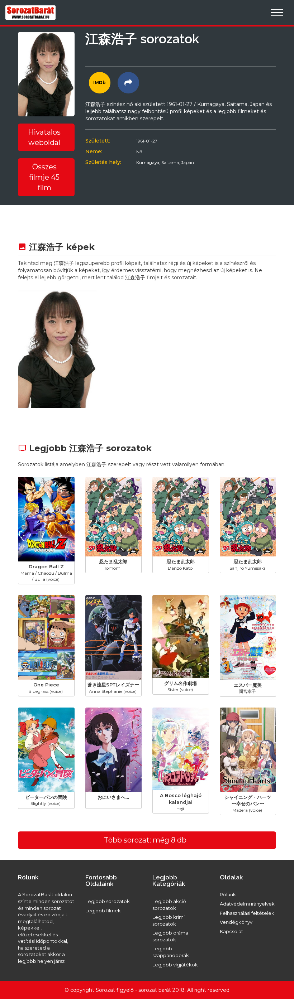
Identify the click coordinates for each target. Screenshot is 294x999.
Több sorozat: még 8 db (145, 840)
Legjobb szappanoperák (170, 952)
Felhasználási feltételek (247, 913)
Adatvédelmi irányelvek (247, 904)
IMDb (99, 82)
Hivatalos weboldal (44, 137)
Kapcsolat (231, 931)
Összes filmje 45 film (44, 177)
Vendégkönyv (236, 922)
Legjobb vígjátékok (175, 964)
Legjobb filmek (103, 910)
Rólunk (228, 894)
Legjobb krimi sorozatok (168, 920)
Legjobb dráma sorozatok (170, 936)
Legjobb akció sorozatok (169, 904)
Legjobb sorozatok (107, 901)
